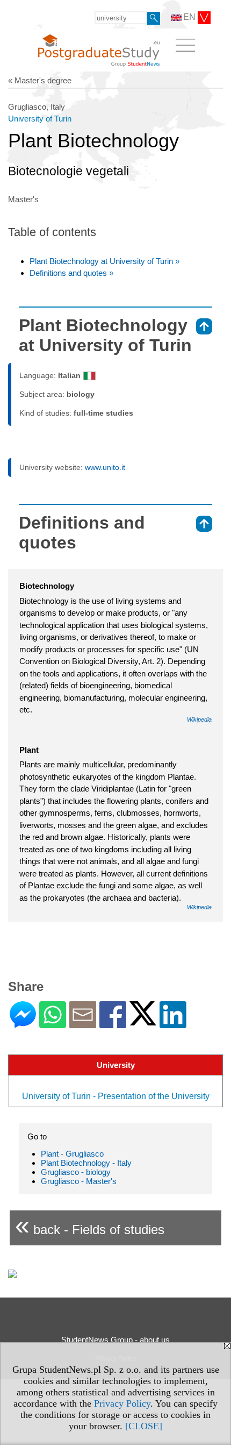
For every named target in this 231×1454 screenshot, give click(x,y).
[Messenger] (23, 1023)
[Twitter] (142, 1021)
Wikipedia (199, 719)
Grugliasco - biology (76, 1172)
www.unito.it (105, 467)
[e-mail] (82, 1023)
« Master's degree (39, 80)
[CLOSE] (143, 1426)
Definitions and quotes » (71, 272)
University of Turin (39, 118)
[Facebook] (112, 1023)
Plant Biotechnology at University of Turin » (104, 261)
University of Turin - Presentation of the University (116, 1096)
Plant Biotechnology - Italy (86, 1162)
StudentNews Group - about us (115, 1339)
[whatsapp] (52, 1023)
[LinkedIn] (173, 1023)
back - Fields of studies (89, 1225)
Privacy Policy (122, 1403)
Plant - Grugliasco (72, 1153)
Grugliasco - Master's (79, 1181)
